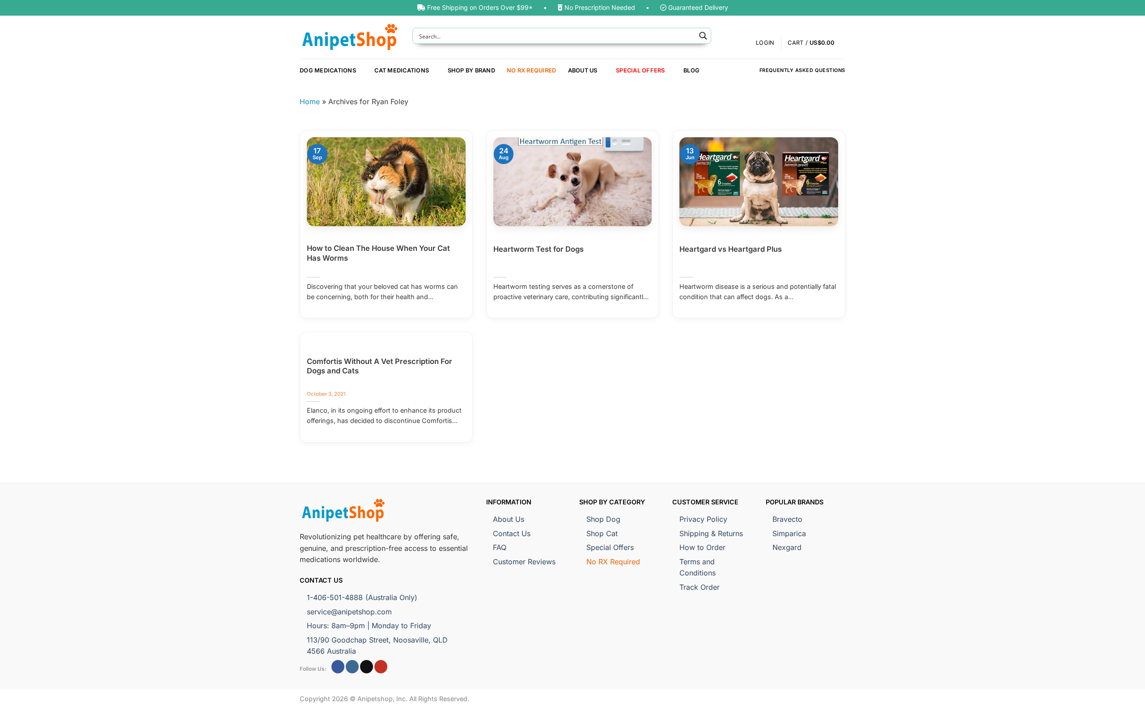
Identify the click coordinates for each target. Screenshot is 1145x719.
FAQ (499, 547)
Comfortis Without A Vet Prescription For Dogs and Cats (379, 366)
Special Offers (640, 70)
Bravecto (787, 519)
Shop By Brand (471, 70)
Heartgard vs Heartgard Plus (730, 249)
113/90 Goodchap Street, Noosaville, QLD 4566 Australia (377, 645)
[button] (816, 43)
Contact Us (511, 533)
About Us (583, 70)
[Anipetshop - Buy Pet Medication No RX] (349, 37)
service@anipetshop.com (349, 611)
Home (310, 101)
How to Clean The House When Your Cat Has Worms (378, 253)
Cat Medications (401, 70)
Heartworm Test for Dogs (538, 249)
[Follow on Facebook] (337, 666)
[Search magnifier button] (703, 36)
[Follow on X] (366, 666)
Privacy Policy (703, 519)
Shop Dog (603, 519)
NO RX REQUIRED (531, 70)
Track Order (699, 587)
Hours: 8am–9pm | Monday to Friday (369, 625)
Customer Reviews (524, 561)
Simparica (789, 533)
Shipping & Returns (711, 533)
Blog (691, 70)
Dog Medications (328, 70)
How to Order (702, 547)
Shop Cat (602, 533)
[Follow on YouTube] (380, 666)
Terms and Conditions (697, 567)
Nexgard (787, 547)
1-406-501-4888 (362, 597)
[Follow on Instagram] (352, 666)
